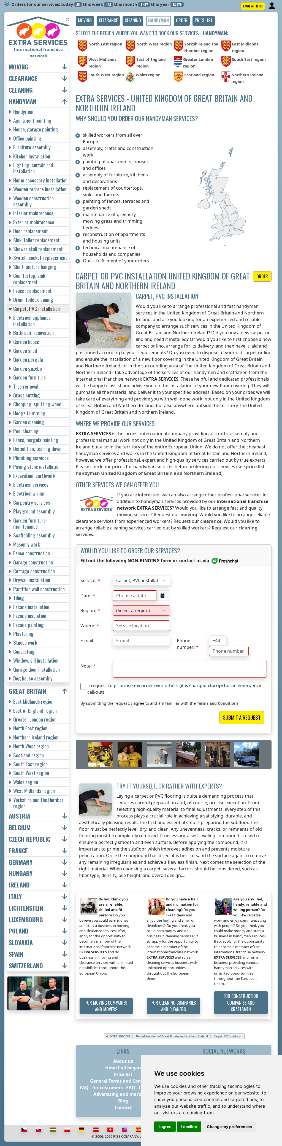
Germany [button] (20, 862)
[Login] (272, 6)
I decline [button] (189, 1126)
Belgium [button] (20, 827)
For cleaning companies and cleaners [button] (173, 1006)
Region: (88, 610)
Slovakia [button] (21, 942)
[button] (85, 21)
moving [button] (18, 67)
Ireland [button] (19, 885)
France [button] (18, 850)
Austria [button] (19, 816)
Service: (88, 580)
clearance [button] (23, 78)
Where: (87, 626)
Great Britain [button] (27, 691)
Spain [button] (16, 954)
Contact (123, 1107)
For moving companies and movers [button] (106, 1006)
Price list (123, 1074)
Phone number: (186, 641)
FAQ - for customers (101, 1088)
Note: (86, 666)
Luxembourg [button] (26, 919)
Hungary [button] (20, 873)
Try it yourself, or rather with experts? (169, 785)
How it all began (123, 1068)
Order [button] (262, 276)
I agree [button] (165, 1126)
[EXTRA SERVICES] (38, 31)
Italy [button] (15, 896)
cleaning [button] (21, 90)
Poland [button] (19, 931)
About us (123, 1061)
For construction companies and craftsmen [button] (241, 1003)
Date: (85, 596)
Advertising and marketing (123, 1094)
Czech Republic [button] (29, 839)
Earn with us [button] (253, 6)
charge (215, 685)
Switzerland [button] (26, 965)
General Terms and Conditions (123, 1081)
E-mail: (87, 640)
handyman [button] (22, 101)
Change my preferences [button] (229, 1126)
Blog (123, 1101)
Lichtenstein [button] (26, 908)
